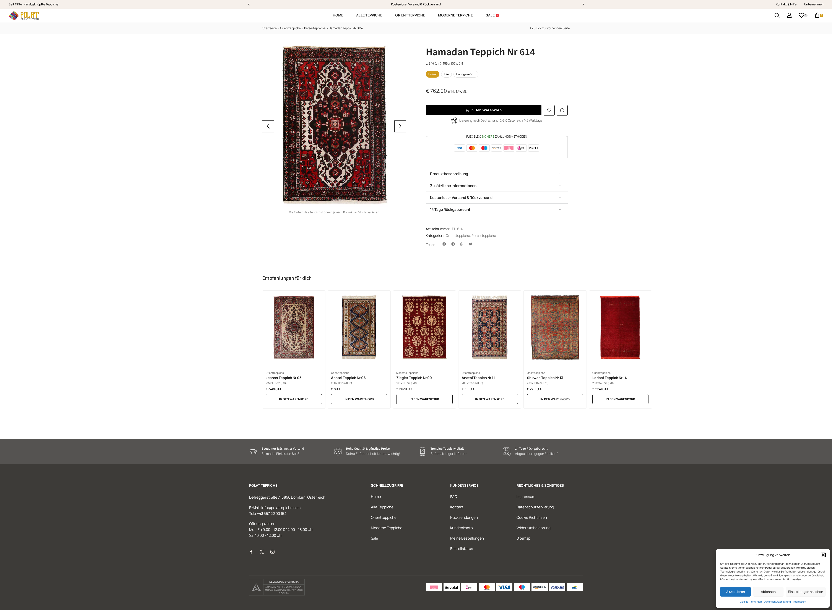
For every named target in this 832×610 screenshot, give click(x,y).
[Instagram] (272, 552)
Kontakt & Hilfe (786, 4)
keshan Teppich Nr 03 (283, 377)
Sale (374, 538)
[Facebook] (251, 552)
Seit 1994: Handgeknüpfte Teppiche (33, 4)
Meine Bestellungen (467, 538)
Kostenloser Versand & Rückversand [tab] (461, 197)
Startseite (269, 28)
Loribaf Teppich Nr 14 (609, 377)
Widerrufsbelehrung (534, 527)
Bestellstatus (461, 548)
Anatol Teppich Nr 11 (478, 377)
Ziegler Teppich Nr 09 (414, 377)
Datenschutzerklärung (777, 601)
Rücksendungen (464, 517)
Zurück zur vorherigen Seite (551, 28)
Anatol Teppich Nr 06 (348, 377)
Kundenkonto (461, 527)
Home (376, 496)
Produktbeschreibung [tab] (449, 173)
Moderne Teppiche (407, 373)
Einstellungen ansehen (805, 591)
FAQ (453, 496)
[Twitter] (262, 552)
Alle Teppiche (382, 506)
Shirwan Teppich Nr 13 (545, 377)
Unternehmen (813, 4)
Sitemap (523, 538)
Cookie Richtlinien (751, 601)
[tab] (497, 174)
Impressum (799, 601)
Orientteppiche (290, 28)
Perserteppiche (314, 28)
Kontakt (456, 506)
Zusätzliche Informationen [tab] (453, 185)
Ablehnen (768, 591)
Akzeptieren (735, 591)
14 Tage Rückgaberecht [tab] (450, 209)
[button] (823, 555)
